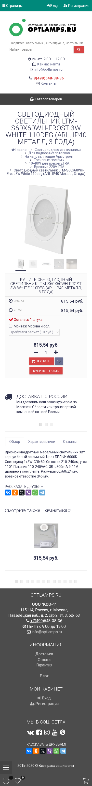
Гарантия (44, 665)
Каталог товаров (48, 99)
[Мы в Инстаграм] (47, 732)
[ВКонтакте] (8, 492)
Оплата (44, 659)
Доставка (44, 654)
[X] (22, 492)
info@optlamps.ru (49, 69)
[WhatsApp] (35, 492)
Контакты (48, 83)
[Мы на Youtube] (54, 732)
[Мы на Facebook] (39, 732)
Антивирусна (54, 43)
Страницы (14, 6)
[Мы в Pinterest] (62, 732)
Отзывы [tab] (70, 441)
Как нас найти (48, 64)
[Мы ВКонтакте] (30, 732)
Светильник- (35, 43)
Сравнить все (56, 510)
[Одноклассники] (15, 492)
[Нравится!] (59, 361)
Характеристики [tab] (41, 441)
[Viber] (28, 492)
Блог (44, 676)
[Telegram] (42, 492)
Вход (54, 6)
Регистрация (78, 6)
